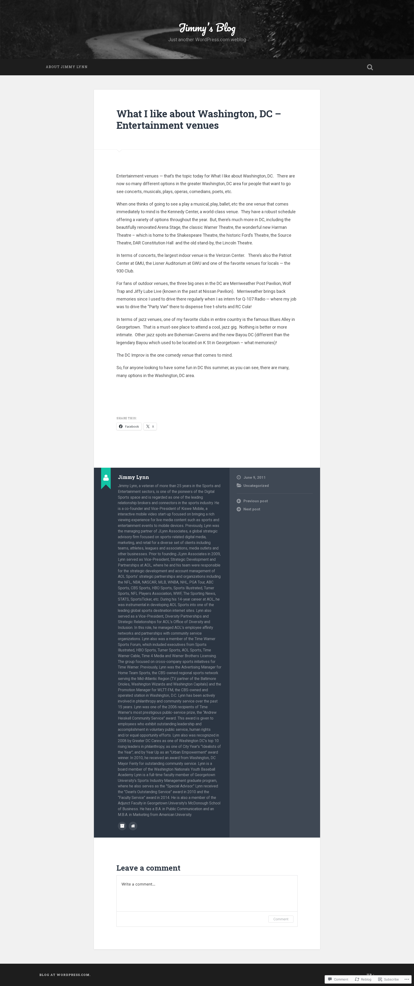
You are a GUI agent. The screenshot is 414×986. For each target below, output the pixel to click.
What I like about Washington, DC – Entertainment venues (198, 119)
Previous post (255, 501)
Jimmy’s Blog (207, 27)
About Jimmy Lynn (67, 67)
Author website (133, 826)
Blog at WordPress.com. (65, 975)
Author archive (122, 826)
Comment (280, 919)
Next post (251, 509)
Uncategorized (256, 486)
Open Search (370, 67)
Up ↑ (371, 975)
